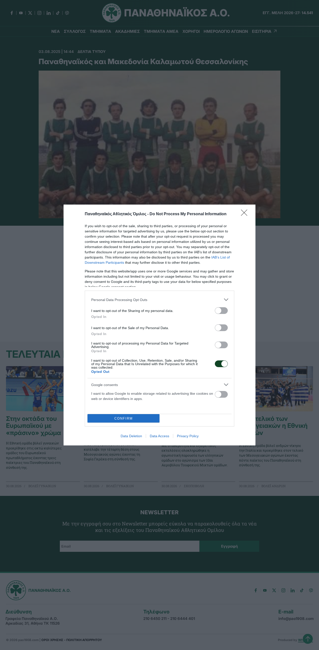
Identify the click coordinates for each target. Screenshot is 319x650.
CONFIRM (123, 418)
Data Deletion (131, 436)
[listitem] (159, 299)
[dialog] (159, 325)
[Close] (245, 214)
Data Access (159, 436)
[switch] (221, 310)
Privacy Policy (188, 436)
